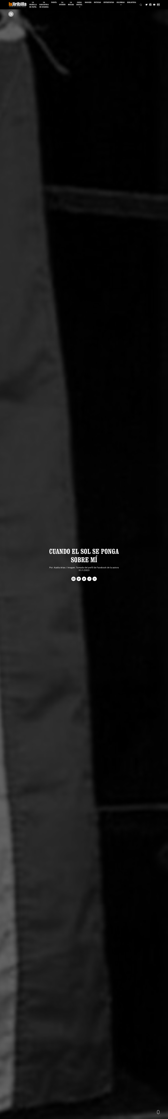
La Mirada (71, 3)
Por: (51, 567)
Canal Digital (79, 3)
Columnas (121, 2)
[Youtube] (154, 5)
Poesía (54, 2)
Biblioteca (131, 2)
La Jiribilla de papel (33, 4)
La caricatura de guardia (44, 4)
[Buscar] (141, 4)
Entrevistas (109, 2)
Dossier (88, 2)
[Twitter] (146, 5)
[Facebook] (150, 5)
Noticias (97, 2)
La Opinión (62, 3)
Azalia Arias (59, 567)
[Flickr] (158, 4)
